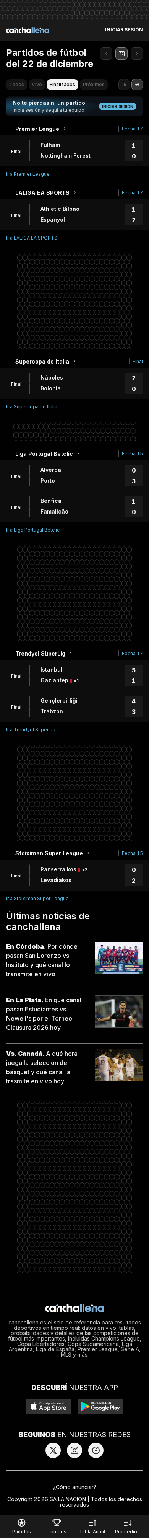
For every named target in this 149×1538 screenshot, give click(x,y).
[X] (53, 1450)
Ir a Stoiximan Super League (37, 898)
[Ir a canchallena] (27, 30)
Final (138, 361)
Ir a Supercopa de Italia (31, 406)
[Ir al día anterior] (106, 53)
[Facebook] (96, 1450)
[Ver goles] (137, 84)
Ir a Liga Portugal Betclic (33, 530)
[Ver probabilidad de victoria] (124, 84)
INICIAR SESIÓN (124, 30)
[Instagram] (74, 1450)
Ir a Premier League (28, 174)
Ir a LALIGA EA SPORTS (31, 238)
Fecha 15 (132, 454)
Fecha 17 (132, 129)
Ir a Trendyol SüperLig (30, 729)
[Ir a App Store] (48, 1406)
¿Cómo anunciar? (74, 1487)
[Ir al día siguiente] (137, 53)
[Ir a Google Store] (100, 1406)
